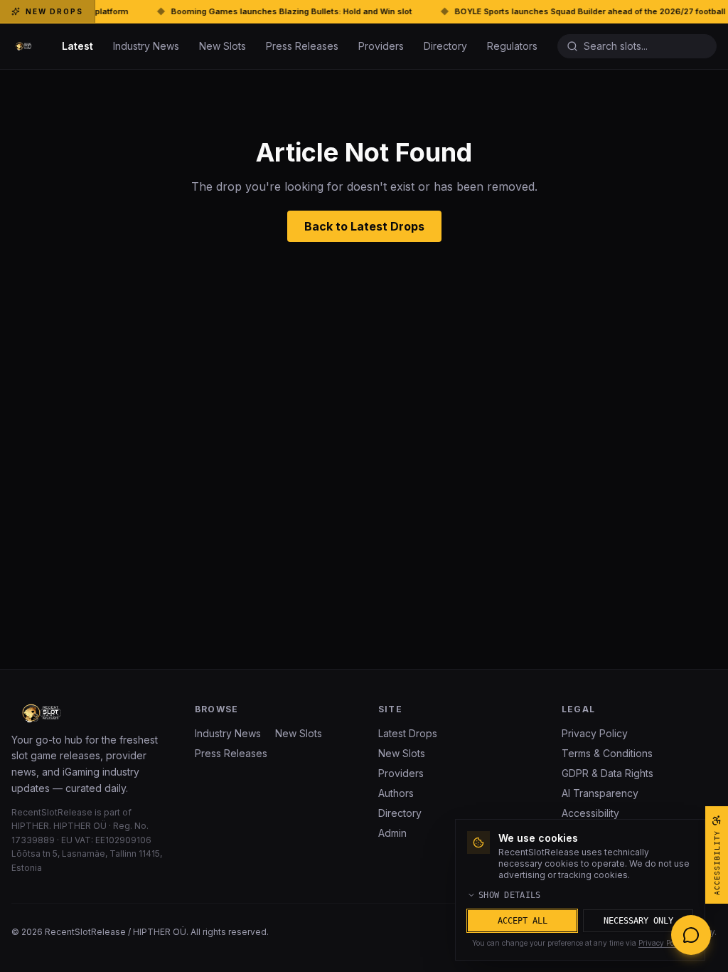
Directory (445, 46)
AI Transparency (600, 793)
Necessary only (638, 921)
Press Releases (302, 46)
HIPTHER (30, 825)
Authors (396, 793)
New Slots (222, 46)
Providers (381, 46)
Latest (77, 46)
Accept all (522, 921)
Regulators (512, 46)
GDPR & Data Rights (607, 773)
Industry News (146, 46)
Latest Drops (407, 733)
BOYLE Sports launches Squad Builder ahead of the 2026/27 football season (562, 11)
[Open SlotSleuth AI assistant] (691, 935)
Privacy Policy (595, 733)
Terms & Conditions (607, 753)
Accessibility (590, 813)
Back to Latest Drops (364, 226)
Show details (509, 895)
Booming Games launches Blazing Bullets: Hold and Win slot (247, 11)
